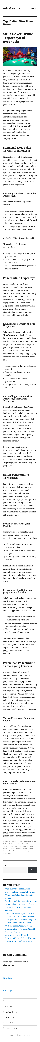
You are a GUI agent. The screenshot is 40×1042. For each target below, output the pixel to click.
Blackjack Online (10, 1028)
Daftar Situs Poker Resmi (18, 844)
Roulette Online (10, 1012)
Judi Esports (8, 1007)
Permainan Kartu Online (24, 848)
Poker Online (17, 841)
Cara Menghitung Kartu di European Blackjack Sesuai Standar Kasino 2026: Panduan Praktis (20, 938)
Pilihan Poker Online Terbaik (13, 851)
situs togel (7, 991)
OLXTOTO (27, 1035)
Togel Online (8, 1017)
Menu (33, 8)
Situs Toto (7, 978)
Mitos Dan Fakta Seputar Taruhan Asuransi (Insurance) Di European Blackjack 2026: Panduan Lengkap (20, 916)
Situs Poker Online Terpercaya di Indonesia (18, 38)
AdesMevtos (11, 8)
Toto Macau (8, 1001)
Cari (5, 865)
